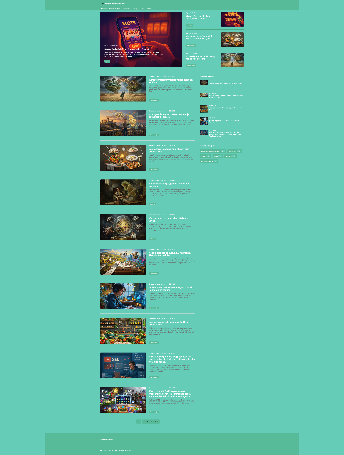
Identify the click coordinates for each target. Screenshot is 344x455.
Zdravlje (135, 9)
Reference (149, 9)
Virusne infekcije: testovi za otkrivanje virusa (226, 83)
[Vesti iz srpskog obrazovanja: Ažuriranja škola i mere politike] (123, 262)
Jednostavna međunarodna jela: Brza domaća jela (226, 109)
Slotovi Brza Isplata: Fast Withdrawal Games (198, 17)
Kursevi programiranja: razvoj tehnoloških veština (200, 57)
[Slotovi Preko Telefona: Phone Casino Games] (141, 39)
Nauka (142, 9)
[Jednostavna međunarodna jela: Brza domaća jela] (123, 331)
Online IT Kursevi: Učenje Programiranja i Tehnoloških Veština (224, 121)
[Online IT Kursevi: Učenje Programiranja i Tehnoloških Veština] (123, 296)
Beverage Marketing (208, 161)
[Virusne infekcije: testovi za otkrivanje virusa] (123, 227)
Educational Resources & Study (110, 9)
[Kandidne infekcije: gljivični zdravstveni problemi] (123, 192)
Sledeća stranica (151, 421)
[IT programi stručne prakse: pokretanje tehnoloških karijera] (123, 123)
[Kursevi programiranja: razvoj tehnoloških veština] (232, 60)
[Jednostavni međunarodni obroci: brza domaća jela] (232, 39)
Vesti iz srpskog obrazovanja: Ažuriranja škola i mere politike (226, 96)
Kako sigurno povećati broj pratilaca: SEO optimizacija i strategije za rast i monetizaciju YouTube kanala (225, 134)
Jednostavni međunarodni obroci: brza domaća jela (199, 37)
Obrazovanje (126, 9)
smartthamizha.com (125, 450)
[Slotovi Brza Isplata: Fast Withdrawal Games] (232, 19)
